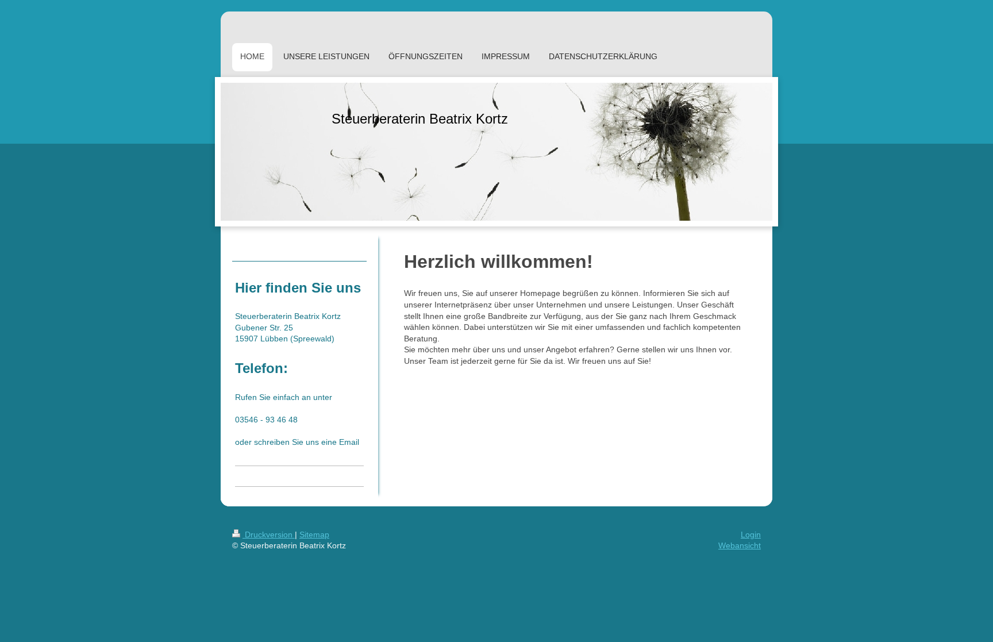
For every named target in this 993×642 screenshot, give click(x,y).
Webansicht (739, 545)
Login (751, 534)
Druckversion (269, 534)
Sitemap (314, 534)
